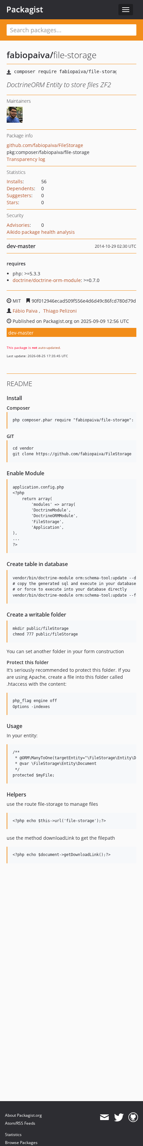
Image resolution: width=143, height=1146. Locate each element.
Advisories (18, 225)
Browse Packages (21, 1142)
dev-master (21, 333)
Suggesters (19, 195)
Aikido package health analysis (41, 232)
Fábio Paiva (25, 311)
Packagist (24, 9)
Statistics (13, 1134)
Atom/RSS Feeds (20, 1123)
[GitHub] (133, 1117)
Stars (12, 202)
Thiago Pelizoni (60, 311)
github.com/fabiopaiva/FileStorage (45, 145)
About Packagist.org (23, 1115)
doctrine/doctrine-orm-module (47, 280)
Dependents (20, 188)
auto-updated (49, 347)
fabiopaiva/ (30, 55)
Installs (15, 181)
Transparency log (26, 159)
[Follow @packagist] (119, 1117)
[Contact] (104, 1117)
